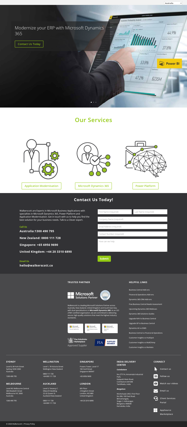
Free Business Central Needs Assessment (145, 304)
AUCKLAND (49, 383)
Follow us (165, 376)
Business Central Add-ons (139, 290)
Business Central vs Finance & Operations (145, 333)
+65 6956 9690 (47, 245)
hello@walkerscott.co (36, 265)
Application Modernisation (41, 186)
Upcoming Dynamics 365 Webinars (143, 309)
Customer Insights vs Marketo (141, 347)
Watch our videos (169, 383)
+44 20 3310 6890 (59, 252)
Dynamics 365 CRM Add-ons (140, 299)
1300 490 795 (44, 231)
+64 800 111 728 (49, 376)
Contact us (165, 369)
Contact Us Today (29, 44)
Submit (104, 258)
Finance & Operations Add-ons (141, 294)
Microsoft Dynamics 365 (93, 186)
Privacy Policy (29, 424)
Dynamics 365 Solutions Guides (141, 313)
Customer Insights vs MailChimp (142, 342)
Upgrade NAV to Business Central (142, 318)
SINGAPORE (87, 361)
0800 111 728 (51, 238)
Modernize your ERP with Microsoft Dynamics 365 (59, 30)
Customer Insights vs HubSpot (141, 337)
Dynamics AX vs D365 (137, 328)
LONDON (85, 383)
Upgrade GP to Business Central (142, 323)
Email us (164, 390)
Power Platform (146, 186)
